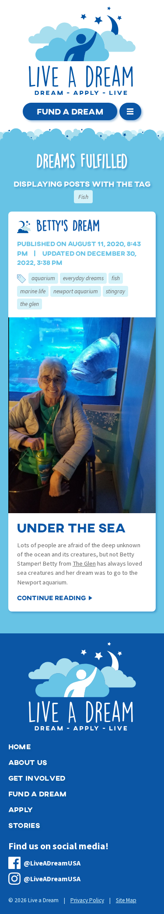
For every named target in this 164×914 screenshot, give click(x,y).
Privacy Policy (87, 900)
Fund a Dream (70, 111)
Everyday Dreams (83, 278)
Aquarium (43, 278)
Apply (20, 809)
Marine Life (32, 291)
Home (19, 746)
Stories (24, 825)
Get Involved (37, 778)
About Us (28, 762)
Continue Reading (51, 597)
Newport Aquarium (75, 291)
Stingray (115, 291)
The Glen (29, 304)
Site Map (126, 900)
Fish (116, 278)
